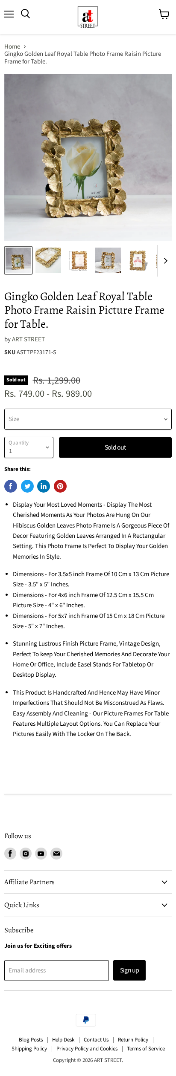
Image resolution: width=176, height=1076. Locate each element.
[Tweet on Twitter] (27, 486)
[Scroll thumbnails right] (164, 261)
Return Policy (133, 1040)
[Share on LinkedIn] (43, 486)
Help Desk (63, 1040)
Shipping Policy (29, 1049)
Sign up (129, 970)
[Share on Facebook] (10, 486)
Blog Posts (31, 1040)
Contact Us (96, 1040)
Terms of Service (146, 1049)
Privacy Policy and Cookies (86, 1049)
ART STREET (28, 339)
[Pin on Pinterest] (60, 486)
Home (12, 46)
